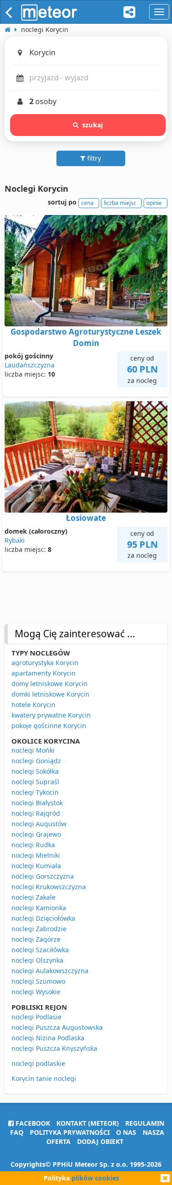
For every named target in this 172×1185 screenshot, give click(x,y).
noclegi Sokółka (35, 771)
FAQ (16, 1132)
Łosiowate (86, 518)
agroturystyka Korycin (44, 662)
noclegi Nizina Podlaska (47, 1037)
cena (87, 203)
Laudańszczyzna (30, 365)
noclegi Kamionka (38, 907)
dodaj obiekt (100, 1141)
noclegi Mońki (33, 750)
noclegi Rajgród (35, 813)
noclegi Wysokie (36, 991)
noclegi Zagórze (36, 939)
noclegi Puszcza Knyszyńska (54, 1048)
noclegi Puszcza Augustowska (57, 1027)
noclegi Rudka (33, 844)
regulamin (144, 1123)
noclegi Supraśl (35, 781)
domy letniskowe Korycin (49, 683)
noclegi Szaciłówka (40, 949)
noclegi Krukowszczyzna (48, 886)
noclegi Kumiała (36, 865)
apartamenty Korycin (43, 673)
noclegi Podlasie (36, 1016)
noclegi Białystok (37, 802)
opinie (154, 203)
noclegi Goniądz (36, 760)
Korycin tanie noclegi (43, 1078)
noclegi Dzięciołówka (43, 918)
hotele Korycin (33, 704)
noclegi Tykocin (35, 792)
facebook (32, 1123)
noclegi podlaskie (38, 1063)
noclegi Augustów (39, 823)
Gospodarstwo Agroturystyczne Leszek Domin (86, 337)
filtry (93, 158)
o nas (126, 1132)
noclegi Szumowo (38, 981)
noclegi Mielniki (35, 855)
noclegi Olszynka (37, 960)
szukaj (92, 125)
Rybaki (15, 540)
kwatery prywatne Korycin (51, 715)
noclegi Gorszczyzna (42, 876)
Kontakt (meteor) (87, 1123)
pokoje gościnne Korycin (48, 725)
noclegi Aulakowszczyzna (50, 970)
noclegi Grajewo (36, 834)
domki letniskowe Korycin (50, 694)
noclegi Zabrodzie (39, 928)
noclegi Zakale (33, 897)
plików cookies (95, 1178)
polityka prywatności (70, 1132)
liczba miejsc (120, 203)
